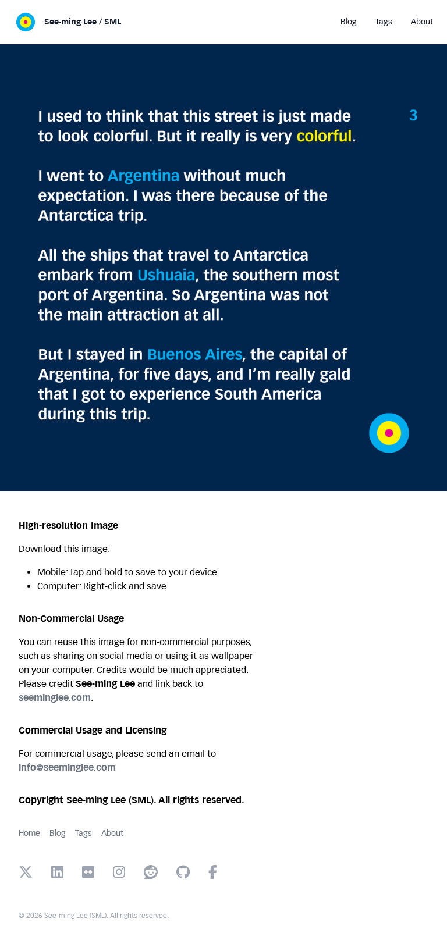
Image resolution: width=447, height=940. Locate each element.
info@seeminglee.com (67, 767)
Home (29, 833)
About (112, 833)
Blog (57, 833)
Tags (83, 833)
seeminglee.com (55, 697)
